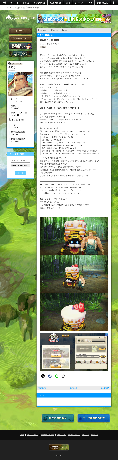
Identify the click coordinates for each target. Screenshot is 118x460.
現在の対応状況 (102, 3)
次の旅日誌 (104, 388)
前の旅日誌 (42, 388)
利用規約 (22, 435)
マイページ (14, 3)
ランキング (79, 3)
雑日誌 (43, 47)
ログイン (20, 31)
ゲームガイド (20, 54)
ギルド (68, 3)
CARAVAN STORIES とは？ (20, 46)
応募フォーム (94, 435)
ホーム (9, 8)
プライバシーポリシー (32, 435)
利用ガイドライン (61, 435)
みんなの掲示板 (39, 3)
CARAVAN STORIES (59, 447)
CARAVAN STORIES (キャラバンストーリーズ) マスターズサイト (20, 18)
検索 (21, 173)
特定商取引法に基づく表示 (47, 435)
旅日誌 (55, 30)
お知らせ (26, 3)
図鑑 (65, 30)
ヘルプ (89, 3)
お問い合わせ (85, 435)
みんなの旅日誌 (55, 3)
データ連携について (20, 38)
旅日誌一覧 (73, 388)
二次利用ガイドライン (74, 435)
